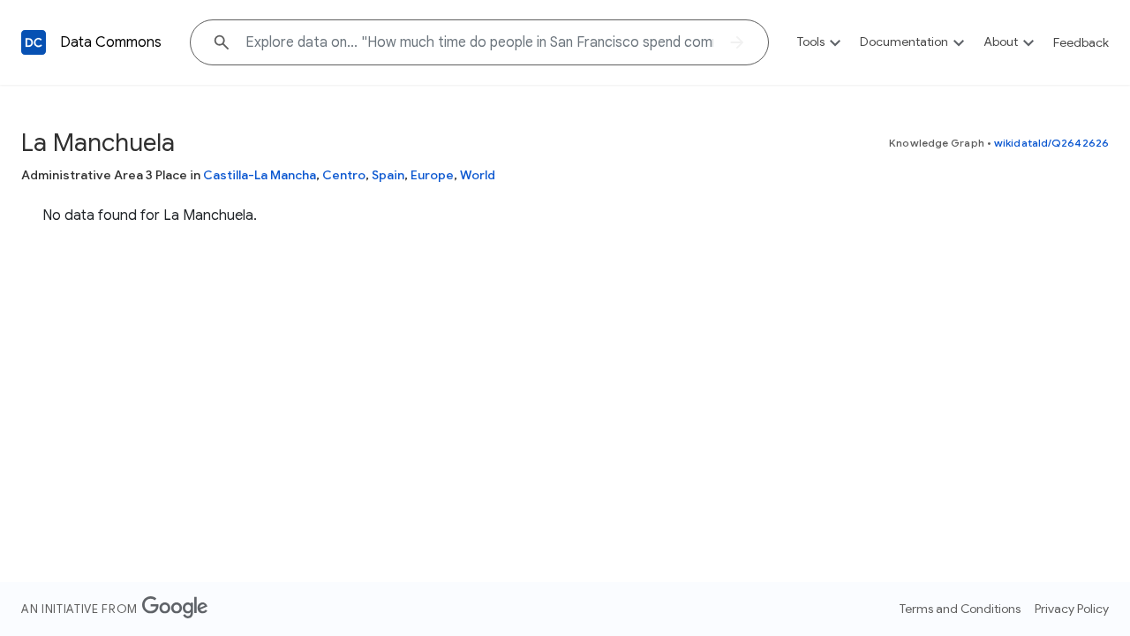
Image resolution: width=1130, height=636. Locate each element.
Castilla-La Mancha (259, 175)
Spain (388, 175)
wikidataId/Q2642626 (1051, 142)
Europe (432, 175)
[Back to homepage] (33, 42)
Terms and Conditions (960, 609)
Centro (343, 175)
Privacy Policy (1072, 609)
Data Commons (111, 42)
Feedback (1081, 42)
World (477, 175)
